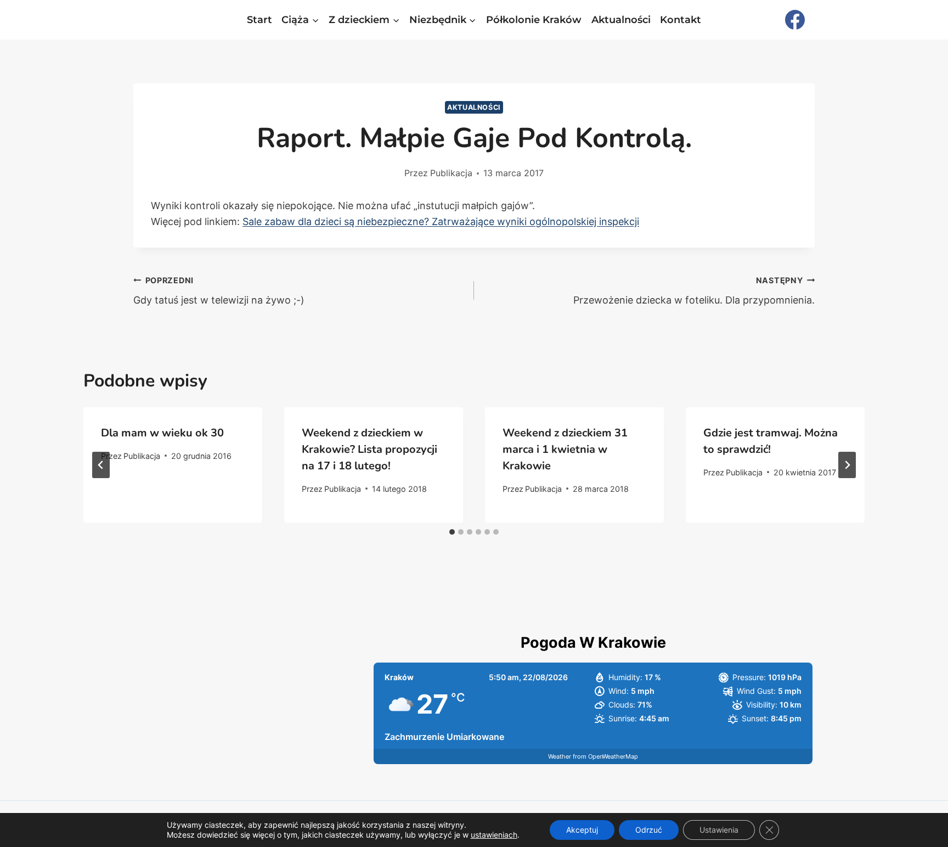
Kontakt (680, 20)
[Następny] (847, 465)
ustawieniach (494, 834)
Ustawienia (718, 829)
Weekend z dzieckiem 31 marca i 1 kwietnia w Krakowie (565, 449)
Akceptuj (582, 829)
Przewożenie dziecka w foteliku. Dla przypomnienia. (694, 291)
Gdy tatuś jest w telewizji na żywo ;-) (218, 291)
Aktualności (621, 20)
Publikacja (451, 172)
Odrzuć (648, 829)
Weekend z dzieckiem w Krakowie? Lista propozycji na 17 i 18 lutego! (369, 449)
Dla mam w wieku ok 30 (162, 432)
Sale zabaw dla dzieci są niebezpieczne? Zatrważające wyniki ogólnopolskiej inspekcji (440, 221)
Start (259, 20)
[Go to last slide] (101, 465)
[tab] (452, 532)
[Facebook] (795, 20)
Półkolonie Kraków (534, 20)
